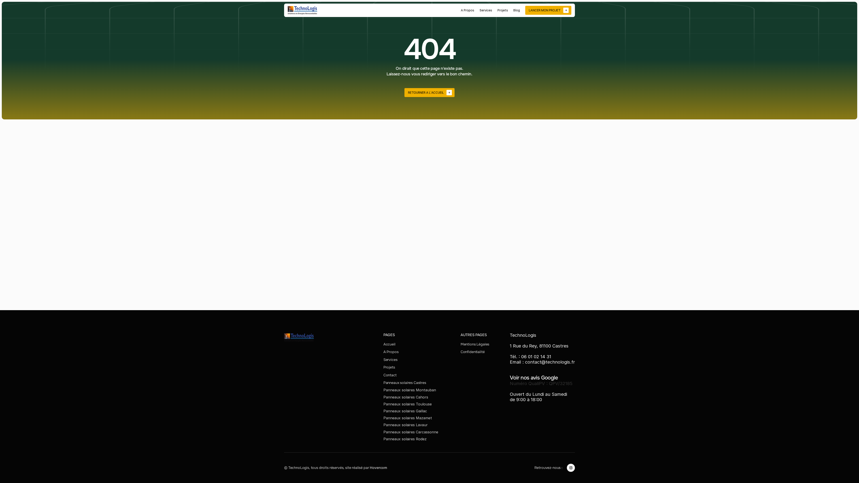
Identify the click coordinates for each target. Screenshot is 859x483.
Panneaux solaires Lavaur (405, 425)
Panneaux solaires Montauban (409, 390)
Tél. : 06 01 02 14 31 (530, 356)
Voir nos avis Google (534, 377)
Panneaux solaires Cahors (405, 397)
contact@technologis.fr (550, 362)
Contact (390, 375)
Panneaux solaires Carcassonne (410, 432)
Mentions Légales (475, 344)
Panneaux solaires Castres (404, 382)
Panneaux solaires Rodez (405, 439)
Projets (389, 367)
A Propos (391, 352)
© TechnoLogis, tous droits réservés (313, 467)
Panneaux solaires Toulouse (407, 404)
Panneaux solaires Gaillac (405, 411)
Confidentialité (473, 352)
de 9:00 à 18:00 (526, 399)
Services (390, 359)
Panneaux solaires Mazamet (407, 418)
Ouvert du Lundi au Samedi (538, 394)
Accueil (389, 344)
